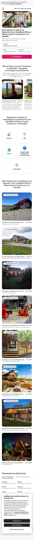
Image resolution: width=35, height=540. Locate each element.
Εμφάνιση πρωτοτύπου (15, 3)
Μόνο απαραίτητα (17, 525)
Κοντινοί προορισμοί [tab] (7, 477)
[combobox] (17, 46)
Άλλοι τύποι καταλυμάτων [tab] (23, 477)
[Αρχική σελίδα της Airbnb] (3, 8)
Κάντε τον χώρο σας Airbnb (22, 8)
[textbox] (9, 52)
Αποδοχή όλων (17, 521)
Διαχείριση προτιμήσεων (17, 529)
